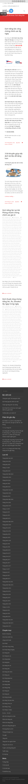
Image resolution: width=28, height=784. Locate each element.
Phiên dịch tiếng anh (7, 719)
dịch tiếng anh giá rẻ (17, 248)
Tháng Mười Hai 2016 (7, 581)
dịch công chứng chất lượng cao (8, 230)
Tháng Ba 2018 (6, 543)
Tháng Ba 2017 (6, 572)
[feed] (20, 2)
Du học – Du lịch (6, 713)
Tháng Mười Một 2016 (7, 585)
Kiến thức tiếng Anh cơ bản (8, 716)
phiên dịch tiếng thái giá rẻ (13, 275)
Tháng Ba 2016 (6, 610)
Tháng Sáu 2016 (6, 600)
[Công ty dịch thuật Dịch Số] (7, 10)
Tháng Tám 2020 (6, 502)
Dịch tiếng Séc (16, 217)
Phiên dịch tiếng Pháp (7, 722)
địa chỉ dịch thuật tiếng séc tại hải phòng (12, 262)
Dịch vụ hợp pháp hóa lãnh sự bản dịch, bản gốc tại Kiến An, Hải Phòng (12, 422)
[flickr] (18, 2)
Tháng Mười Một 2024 (7, 474)
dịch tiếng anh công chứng (7, 248)
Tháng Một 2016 (6, 616)
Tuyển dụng (5, 751)
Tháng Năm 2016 (6, 604)
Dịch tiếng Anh (5, 653)
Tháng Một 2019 (6, 518)
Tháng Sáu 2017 (6, 562)
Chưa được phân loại (7, 637)
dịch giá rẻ (18, 232)
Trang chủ (8, 427)
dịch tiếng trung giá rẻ (12, 258)
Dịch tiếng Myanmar (7, 678)
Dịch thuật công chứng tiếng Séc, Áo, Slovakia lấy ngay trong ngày (11, 301)
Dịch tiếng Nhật (6, 684)
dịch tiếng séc (10, 254)
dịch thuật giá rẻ (10, 240)
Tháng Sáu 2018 (6, 537)
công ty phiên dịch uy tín (16, 228)
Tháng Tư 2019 (6, 509)
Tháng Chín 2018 (6, 528)
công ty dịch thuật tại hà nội (7, 227)
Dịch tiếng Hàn (6, 668)
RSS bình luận (6, 768)
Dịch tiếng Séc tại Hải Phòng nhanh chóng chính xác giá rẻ (11, 212)
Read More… (5, 290)
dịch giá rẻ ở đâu (5, 233)
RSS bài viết (6, 765)
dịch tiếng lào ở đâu (16, 251)
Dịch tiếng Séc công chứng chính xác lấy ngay (13, 31)
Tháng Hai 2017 (6, 575)
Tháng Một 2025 (6, 471)
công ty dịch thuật (6, 640)
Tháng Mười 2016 (6, 588)
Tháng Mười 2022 (6, 493)
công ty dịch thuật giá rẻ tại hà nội (10, 314)
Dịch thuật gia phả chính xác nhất (10, 401)
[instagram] (22, 2)
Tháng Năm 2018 (6, 540)
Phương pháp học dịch (7, 729)
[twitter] (14, 2)
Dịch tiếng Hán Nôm (7, 672)
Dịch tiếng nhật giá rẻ (13, 253)
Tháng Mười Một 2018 (7, 521)
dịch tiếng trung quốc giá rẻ (13, 346)
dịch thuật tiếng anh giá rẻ (13, 241)
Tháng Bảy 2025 (6, 464)
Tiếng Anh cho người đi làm (9, 741)
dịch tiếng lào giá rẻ (7, 251)
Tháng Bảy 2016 (6, 597)
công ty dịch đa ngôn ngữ (11, 309)
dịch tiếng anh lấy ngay (6, 249)
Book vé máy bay (6, 634)
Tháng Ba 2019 (6, 512)
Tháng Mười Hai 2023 (7, 490)
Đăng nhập (6, 762)
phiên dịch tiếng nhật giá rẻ (12, 272)
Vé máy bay (5, 754)
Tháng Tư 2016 (6, 607)
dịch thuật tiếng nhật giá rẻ (13, 245)
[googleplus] (24, 2)
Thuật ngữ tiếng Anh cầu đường (10, 404)
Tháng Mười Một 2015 (7, 623)
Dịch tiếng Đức (6, 662)
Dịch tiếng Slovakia (7, 697)
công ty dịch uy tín (7, 228)
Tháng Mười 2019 (6, 505)
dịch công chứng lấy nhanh (7, 322)
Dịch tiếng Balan (6, 659)
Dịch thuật (18, 306)
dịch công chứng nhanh (11, 232)
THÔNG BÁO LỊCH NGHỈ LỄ (9, 413)
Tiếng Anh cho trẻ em (7, 744)
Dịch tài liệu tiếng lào (10, 235)
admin (18, 142)
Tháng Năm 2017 (6, 566)
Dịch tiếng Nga (6, 681)
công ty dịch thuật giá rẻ (13, 222)
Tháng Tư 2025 (6, 467)
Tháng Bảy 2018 (6, 534)
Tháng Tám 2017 (6, 556)
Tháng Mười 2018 (6, 524)
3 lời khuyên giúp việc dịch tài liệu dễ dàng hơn (14, 156)
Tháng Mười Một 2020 (7, 499)
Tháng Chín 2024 (6, 480)
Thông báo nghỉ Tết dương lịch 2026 (11, 398)
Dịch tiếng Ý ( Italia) (7, 709)
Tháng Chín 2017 (6, 553)
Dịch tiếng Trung (6, 706)
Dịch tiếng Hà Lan (6, 665)
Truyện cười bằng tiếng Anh (9, 748)
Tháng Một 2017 (6, 578)
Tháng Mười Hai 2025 (7, 458)
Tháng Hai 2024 (6, 483)
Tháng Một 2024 (6, 486)
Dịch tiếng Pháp (6, 687)
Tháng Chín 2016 (6, 591)
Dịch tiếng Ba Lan (6, 656)
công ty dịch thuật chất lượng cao (11, 311)
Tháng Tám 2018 (6, 531)
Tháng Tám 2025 (6, 461)
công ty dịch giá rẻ (16, 219)
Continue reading (9, 196)
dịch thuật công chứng (8, 238)
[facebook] (13, 2)
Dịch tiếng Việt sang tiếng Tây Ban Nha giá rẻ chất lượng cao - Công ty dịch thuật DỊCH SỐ (12, 432)
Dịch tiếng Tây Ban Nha (8, 700)
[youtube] (16, 2)
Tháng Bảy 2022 (6, 496)
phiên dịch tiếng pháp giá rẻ (9, 725)
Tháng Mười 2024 (6, 477)
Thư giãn (4, 735)
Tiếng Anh (4, 738)
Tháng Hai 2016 (6, 613)
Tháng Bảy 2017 (6, 559)
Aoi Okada (4, 420)
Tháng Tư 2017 (6, 569)
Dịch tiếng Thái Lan (7, 703)
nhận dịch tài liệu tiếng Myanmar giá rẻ (11, 266)
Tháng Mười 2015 (6, 626)
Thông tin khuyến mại (7, 732)
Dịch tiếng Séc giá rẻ (9, 256)
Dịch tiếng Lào (5, 675)
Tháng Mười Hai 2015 (7, 619)
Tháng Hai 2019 (6, 515)
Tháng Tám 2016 (6, 594)
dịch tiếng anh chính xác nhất (14, 246)
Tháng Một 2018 (6, 550)
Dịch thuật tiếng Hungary (8, 649)
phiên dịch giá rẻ (10, 269)
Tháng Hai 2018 (6, 547)
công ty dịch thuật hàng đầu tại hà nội (13, 225)
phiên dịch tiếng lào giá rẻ (10, 270)
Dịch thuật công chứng (6, 307)
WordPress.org (6, 771)
